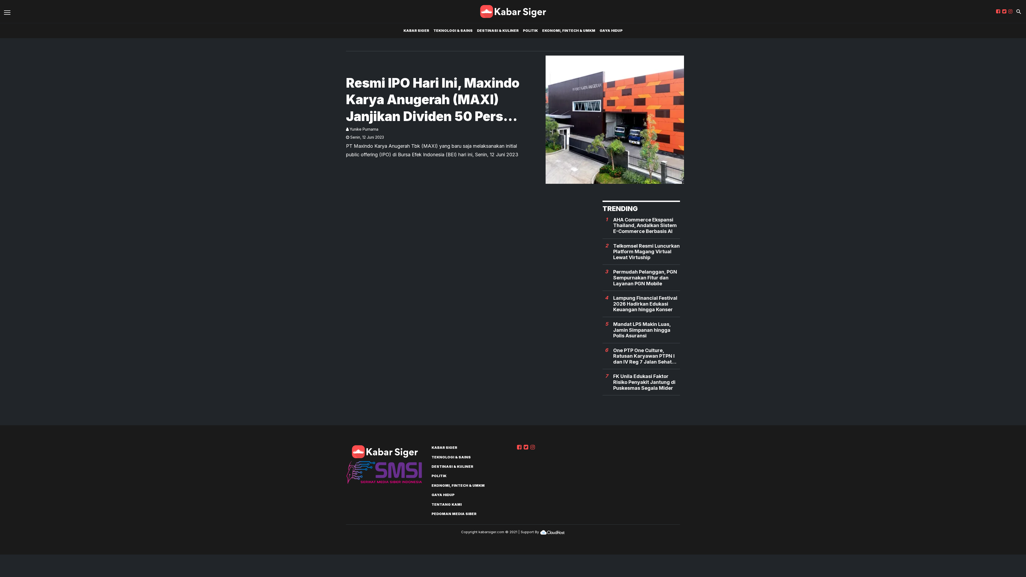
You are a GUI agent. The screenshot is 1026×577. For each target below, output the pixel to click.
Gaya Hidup (611, 30)
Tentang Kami (447, 504)
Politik (530, 30)
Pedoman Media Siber (454, 514)
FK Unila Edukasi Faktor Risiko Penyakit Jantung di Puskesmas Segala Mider (644, 382)
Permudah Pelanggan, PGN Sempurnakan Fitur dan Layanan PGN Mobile (645, 277)
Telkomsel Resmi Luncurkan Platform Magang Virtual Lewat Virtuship (646, 251)
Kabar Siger (416, 30)
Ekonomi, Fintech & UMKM (568, 30)
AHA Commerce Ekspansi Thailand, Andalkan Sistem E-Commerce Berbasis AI (645, 225)
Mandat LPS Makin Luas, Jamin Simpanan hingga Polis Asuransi (642, 329)
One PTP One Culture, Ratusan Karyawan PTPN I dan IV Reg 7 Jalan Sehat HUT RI (644, 356)
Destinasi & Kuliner (498, 30)
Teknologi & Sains (453, 30)
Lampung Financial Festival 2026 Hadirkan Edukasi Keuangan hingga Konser (645, 303)
